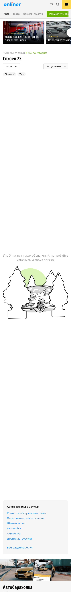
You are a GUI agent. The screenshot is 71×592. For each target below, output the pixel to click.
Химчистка (14, 533)
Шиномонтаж (16, 523)
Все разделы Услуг (20, 547)
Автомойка (14, 528)
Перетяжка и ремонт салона (25, 518)
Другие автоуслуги (19, 538)
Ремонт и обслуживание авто (26, 513)
